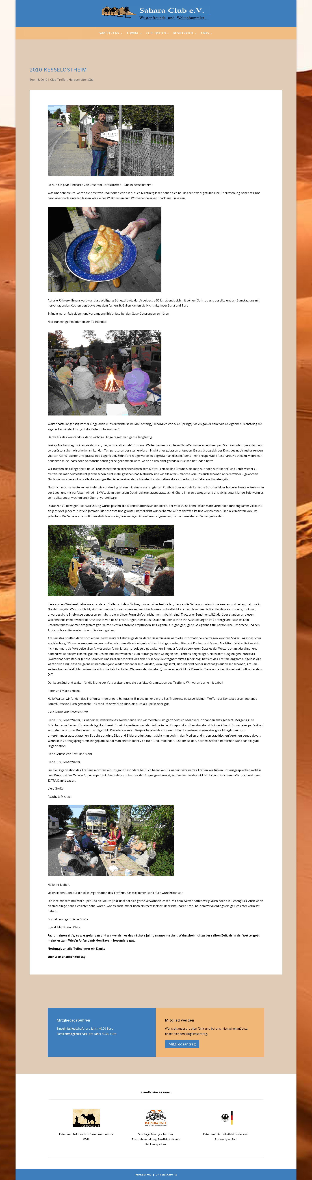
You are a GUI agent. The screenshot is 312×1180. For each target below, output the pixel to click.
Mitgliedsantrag (182, 1044)
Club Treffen (156, 33)
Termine (133, 33)
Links (205, 33)
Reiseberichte (183, 33)
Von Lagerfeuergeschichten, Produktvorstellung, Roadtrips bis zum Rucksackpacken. (156, 1139)
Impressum (143, 1174)
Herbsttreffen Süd (81, 80)
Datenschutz (166, 1174)
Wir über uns (109, 33)
